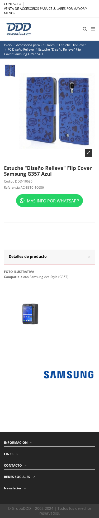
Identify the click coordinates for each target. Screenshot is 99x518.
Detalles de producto (28, 256)
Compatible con (16, 277)
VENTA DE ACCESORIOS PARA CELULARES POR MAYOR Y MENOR (45, 10)
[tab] (49, 257)
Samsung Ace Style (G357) (49, 277)
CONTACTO (13, 4)
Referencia (12, 187)
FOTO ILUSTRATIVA (19, 272)
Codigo (9, 181)
